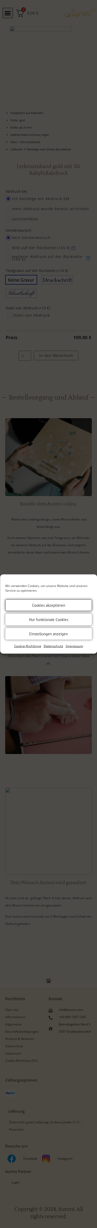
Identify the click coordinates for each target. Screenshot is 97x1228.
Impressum (74, 646)
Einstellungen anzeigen (48, 633)
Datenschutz (53, 646)
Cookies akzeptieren (48, 605)
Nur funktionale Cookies (48, 619)
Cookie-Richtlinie (27, 646)
